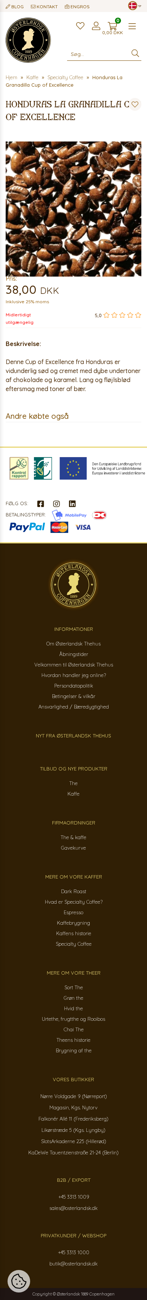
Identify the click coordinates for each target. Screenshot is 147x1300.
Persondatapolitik (73, 686)
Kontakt (46, 6)
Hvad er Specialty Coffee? (74, 902)
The (73, 783)
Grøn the (73, 998)
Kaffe (73, 794)
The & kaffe (73, 837)
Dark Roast (73, 891)
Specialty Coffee (74, 944)
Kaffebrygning (73, 923)
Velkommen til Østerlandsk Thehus (73, 665)
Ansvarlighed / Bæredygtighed (73, 707)
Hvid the (73, 1008)
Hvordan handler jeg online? (73, 675)
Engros (79, 6)
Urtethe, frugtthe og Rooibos (73, 1019)
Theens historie (73, 1040)
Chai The (74, 1029)
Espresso (73, 912)
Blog (17, 6)
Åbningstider (73, 654)
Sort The (73, 987)
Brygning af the (74, 1050)
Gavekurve (73, 848)
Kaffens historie (73, 933)
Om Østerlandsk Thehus (73, 644)
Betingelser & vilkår (73, 696)
